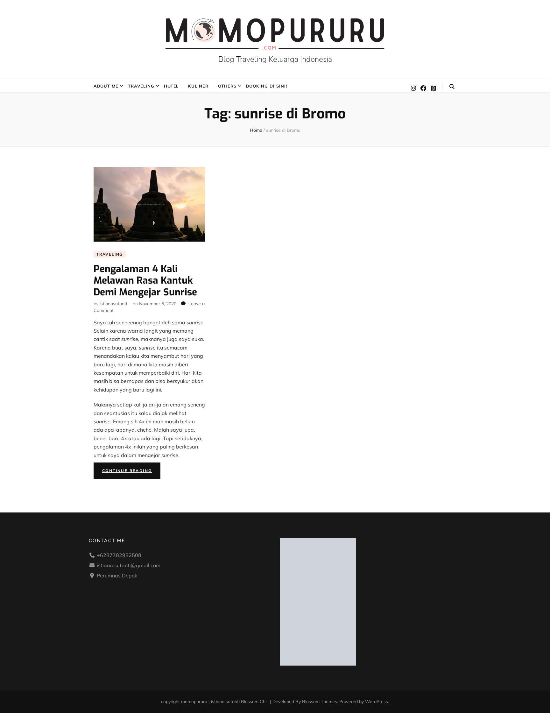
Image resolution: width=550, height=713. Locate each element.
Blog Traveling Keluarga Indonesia (275, 59)
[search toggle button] (452, 86)
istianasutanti (113, 304)
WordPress (376, 701)
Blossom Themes (319, 701)
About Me (106, 85)
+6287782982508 (119, 555)
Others (227, 85)
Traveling (141, 85)
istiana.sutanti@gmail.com (128, 565)
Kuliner (198, 85)
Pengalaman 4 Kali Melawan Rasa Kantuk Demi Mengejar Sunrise (145, 281)
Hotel (171, 85)
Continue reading (131, 472)
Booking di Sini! (266, 85)
